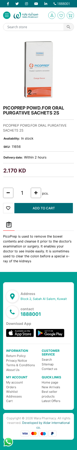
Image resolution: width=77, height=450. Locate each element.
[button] (51, 15)
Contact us (49, 369)
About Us (13, 370)
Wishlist (12, 392)
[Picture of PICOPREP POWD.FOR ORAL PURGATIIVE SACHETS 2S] (38, 69)
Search (47, 359)
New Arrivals (51, 387)
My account (14, 382)
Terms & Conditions (20, 365)
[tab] (9, 225)
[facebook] (8, 3)
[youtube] (36, 3)
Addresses (14, 396)
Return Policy (16, 356)
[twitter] (17, 3)
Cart (9, 401)
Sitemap (48, 364)
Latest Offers (51, 401)
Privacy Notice (16, 361)
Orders (11, 387)
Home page (50, 382)
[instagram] (26, 3)
